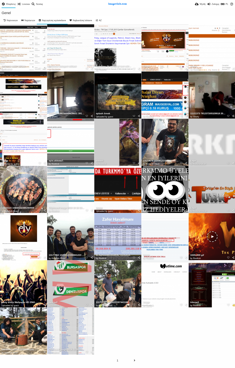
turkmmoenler (150, 208)
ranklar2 (53, 302)
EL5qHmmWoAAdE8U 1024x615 (113, 255)
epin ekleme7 (56, 161)
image (146, 66)
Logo (193, 161)
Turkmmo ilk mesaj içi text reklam (114, 66)
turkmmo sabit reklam (13, 66)
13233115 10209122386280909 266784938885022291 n (19, 208)
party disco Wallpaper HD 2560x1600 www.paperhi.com (19, 302)
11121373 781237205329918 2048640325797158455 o (208, 113)
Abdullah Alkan (153, 164)
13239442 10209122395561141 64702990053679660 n (19, 349)
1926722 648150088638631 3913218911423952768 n (67, 113)
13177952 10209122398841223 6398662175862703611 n (67, 255)
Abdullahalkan (199, 164)
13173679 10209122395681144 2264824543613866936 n (161, 161)
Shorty (55, 117)
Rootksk (8, 69)
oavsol (99, 161)
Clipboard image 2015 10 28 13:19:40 (67, 208)
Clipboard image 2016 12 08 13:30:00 (67, 349)
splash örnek (103, 113)
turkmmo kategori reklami (62, 66)
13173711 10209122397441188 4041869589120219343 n (114, 302)
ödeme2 (194, 302)
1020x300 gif (197, 255)
